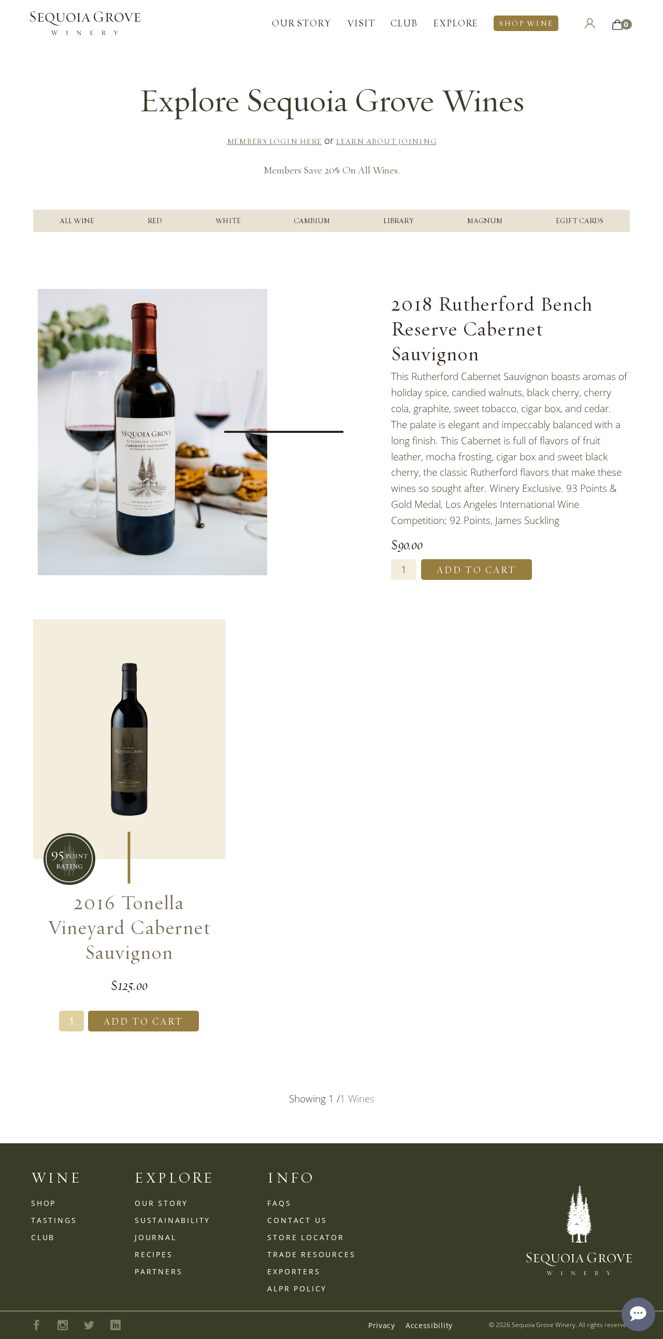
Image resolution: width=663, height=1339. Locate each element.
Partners (158, 1271)
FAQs (279, 1203)
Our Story (302, 23)
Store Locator (305, 1237)
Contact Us (297, 1220)
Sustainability (172, 1220)
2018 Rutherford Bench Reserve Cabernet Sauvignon (492, 328)
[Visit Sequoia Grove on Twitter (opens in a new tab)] (89, 1325)
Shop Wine (526, 23)
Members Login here (274, 141)
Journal (156, 1237)
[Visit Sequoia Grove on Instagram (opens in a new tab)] (62, 1325)
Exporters (293, 1271)
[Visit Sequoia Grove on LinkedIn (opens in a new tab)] (115, 1325)
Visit (361, 23)
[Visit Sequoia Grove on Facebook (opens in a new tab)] (36, 1325)
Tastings (54, 1220)
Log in (589, 23)
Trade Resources (311, 1254)
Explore (455, 23)
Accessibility (429, 1325)
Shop (43, 1203)
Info (291, 1177)
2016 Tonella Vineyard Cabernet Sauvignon (129, 927)
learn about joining (386, 141)
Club (404, 23)
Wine (56, 1177)
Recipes (154, 1254)
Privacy (381, 1325)
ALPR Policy (297, 1288)
